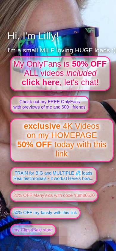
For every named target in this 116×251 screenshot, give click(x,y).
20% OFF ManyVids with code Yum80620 (54, 195)
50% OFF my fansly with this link (45, 212)
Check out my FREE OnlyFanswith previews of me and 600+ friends (49, 104)
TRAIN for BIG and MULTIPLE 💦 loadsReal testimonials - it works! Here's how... (53, 175)
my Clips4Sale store (33, 229)
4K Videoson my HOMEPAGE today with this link (61, 140)
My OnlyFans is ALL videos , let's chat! (60, 73)
